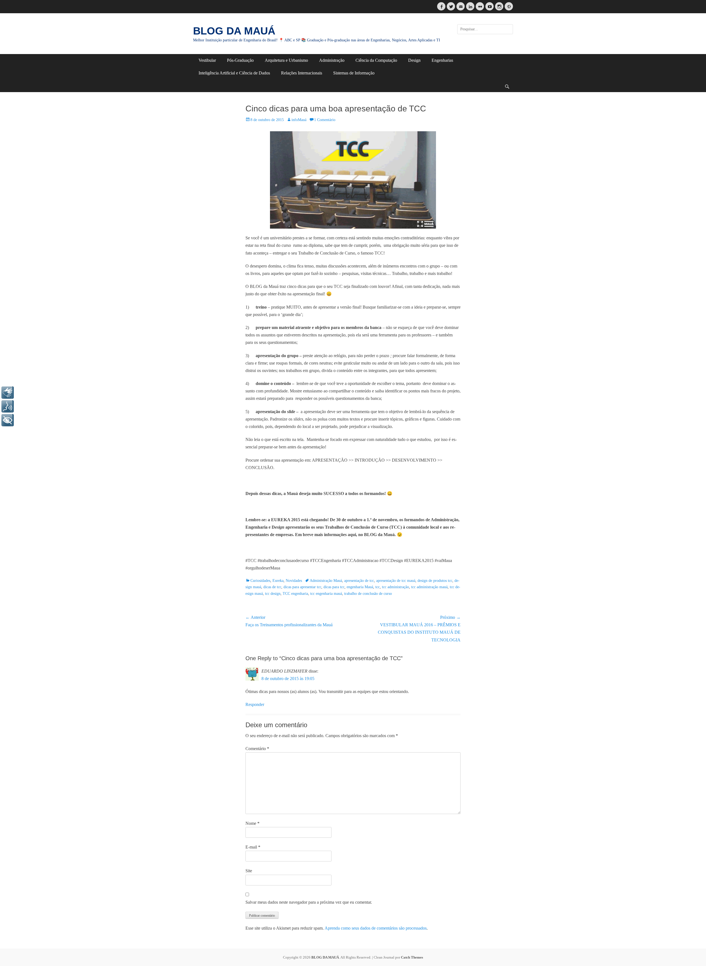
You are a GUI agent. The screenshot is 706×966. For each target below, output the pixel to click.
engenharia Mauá (360, 587)
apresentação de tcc (359, 581)
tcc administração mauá (429, 587)
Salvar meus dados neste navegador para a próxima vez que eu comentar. (308, 902)
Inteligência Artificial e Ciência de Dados (234, 73)
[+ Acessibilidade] (7, 420)
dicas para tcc (333, 587)
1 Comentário (324, 120)
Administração (331, 60)
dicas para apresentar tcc (302, 587)
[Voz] (7, 406)
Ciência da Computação (376, 60)
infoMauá (299, 120)
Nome (252, 823)
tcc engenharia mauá (326, 594)
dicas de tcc (272, 587)
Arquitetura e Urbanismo (286, 60)
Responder (254, 704)
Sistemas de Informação (354, 73)
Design (414, 60)
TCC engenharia (295, 594)
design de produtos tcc (435, 581)
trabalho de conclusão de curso (368, 594)
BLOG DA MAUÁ (234, 31)
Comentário (257, 748)
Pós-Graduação (240, 60)
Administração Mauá (326, 581)
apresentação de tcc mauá (395, 581)
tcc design (272, 594)
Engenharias (442, 60)
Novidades (294, 581)
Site (248, 870)
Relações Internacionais (301, 73)
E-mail (252, 847)
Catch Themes (412, 957)
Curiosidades (260, 581)
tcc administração (395, 587)
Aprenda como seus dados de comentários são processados (376, 928)
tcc (377, 587)
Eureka (278, 581)
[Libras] (7, 392)
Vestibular (207, 60)
